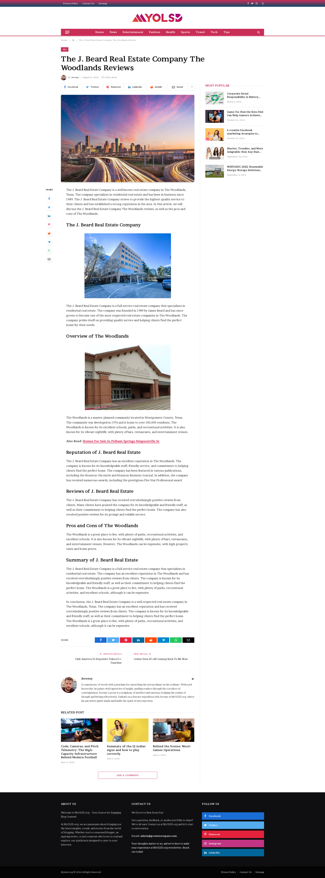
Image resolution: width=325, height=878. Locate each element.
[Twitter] (49, 207)
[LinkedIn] (49, 216)
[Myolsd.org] (157, 18)
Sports (185, 32)
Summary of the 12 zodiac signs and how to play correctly (126, 750)
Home (99, 32)
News (113, 32)
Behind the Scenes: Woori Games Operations (171, 748)
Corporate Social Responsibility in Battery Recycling (242, 95)
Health (170, 32)
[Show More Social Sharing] (192, 87)
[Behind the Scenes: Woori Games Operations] (173, 730)
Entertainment (133, 32)
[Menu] (67, 32)
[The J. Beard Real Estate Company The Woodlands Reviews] (127, 138)
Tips (226, 32)
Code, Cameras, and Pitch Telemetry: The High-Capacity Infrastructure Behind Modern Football (80, 752)
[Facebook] (49, 198)
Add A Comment (127, 775)
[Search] (258, 32)
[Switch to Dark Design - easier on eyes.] (262, 3)
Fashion (154, 32)
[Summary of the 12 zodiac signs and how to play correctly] (127, 730)
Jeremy (75, 77)
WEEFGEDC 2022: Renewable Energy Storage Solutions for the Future (245, 168)
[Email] (49, 259)
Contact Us (88, 3)
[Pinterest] (49, 224)
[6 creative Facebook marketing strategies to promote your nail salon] (214, 134)
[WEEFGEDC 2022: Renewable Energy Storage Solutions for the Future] (214, 171)
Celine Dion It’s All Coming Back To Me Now (161, 659)
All (65, 49)
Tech (214, 32)
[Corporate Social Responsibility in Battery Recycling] (214, 98)
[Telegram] (49, 241)
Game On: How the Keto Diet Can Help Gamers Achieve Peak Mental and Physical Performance (245, 113)
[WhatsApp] (49, 250)
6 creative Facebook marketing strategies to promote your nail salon (242, 132)
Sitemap (103, 3)
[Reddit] (49, 233)
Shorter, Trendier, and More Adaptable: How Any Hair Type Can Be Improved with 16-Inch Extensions (245, 150)
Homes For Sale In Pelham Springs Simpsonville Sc (121, 441)
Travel (200, 32)
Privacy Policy (70, 3)
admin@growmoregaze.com (158, 835)
